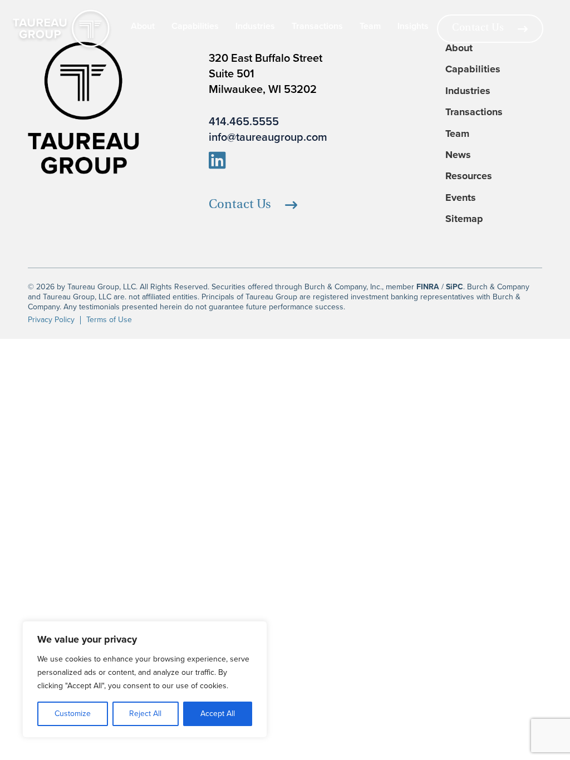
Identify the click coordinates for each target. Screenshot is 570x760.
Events (460, 197)
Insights (413, 26)
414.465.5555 (244, 121)
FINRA (427, 287)
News (458, 155)
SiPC (454, 287)
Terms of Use (109, 320)
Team (370, 26)
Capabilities (195, 26)
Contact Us (478, 28)
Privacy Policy (51, 320)
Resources (468, 176)
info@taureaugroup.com (268, 137)
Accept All (217, 713)
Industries (255, 26)
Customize (73, 713)
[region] (144, 679)
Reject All (145, 713)
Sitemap (464, 219)
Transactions (317, 26)
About (143, 26)
